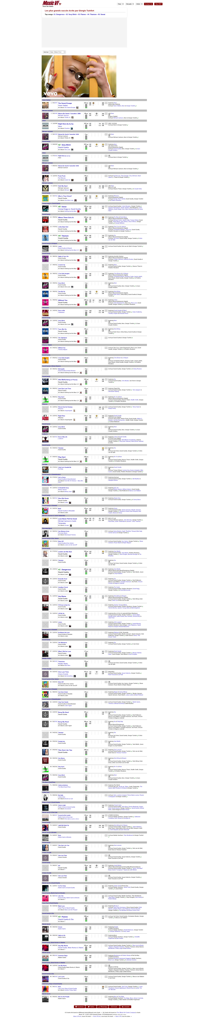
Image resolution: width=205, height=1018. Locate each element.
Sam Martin (117, 551)
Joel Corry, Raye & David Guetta (52, 984)
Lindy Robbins (118, 573)
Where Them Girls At (66, 217)
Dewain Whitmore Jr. (116, 931)
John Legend (118, 622)
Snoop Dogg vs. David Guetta (51, 203)
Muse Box (67, 665)
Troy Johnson (133, 176)
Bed (59, 986)
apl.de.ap (121, 786)
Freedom (67, 128)
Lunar (60, 246)
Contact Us (148, 4)
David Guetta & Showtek (49, 505)
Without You (62, 300)
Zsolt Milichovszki (125, 590)
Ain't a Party (62, 477)
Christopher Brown (118, 276)
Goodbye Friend (63, 587)
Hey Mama (62, 596)
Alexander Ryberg (113, 391)
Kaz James (125, 541)
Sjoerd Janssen (126, 510)
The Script (117, 587)
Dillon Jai (115, 600)
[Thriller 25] (72, 117)
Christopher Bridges (119, 229)
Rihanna (116, 196)
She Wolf (67, 380)
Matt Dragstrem (135, 608)
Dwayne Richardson (114, 207)
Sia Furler (116, 238)
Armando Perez (123, 313)
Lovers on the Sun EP (70, 545)
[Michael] (71, 190)
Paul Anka (111, 521)
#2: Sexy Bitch (71, 14)
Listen (66, 502)
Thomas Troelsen (121, 752)
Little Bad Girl (63, 227)
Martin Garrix (136, 702)
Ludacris (123, 226)
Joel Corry (124, 986)
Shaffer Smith (134, 400)
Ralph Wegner (127, 542)
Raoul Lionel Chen (134, 910)
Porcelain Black (47, 528)
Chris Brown (117, 273)
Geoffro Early (112, 616)
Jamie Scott (117, 886)
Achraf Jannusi (112, 532)
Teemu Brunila (112, 608)
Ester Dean (116, 294)
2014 (55, 498)
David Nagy (136, 588)
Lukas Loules (129, 695)
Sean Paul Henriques (119, 907)
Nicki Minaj (123, 217)
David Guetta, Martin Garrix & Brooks (53, 893)
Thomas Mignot (47, 345)
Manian (115, 513)
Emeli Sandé (117, 651)
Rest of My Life (62, 437)
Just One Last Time (64, 388)
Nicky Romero (137, 369)
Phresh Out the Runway (65, 407)
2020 (55, 976)
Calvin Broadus (126, 206)
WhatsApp (103, 1007)
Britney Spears (47, 485)
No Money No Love (64, 632)
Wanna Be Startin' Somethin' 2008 (69, 113)
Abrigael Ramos (113, 480)
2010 (55, 155)
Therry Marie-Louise (133, 795)
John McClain (128, 520)
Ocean (60, 927)
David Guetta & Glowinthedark (51, 474)
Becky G (116, 906)
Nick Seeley (138, 897)
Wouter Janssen (136, 510)
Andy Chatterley (137, 312)
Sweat (64, 207)
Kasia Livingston (135, 470)
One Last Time (63, 672)
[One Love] (72, 149)
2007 (55, 103)
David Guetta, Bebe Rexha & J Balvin (53, 942)
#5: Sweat (101, 14)
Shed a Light (62, 805)
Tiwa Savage (125, 176)
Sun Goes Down (63, 692)
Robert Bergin (112, 899)
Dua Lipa (71, 819)
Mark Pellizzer (139, 695)
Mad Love (61, 906)
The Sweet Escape (65, 103)
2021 (55, 986)
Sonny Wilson (123, 692)
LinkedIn (126, 1007)
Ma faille (60, 795)
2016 (55, 721)
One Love (67, 149)
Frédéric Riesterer (116, 200)
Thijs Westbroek (128, 835)
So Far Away (62, 886)
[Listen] (70, 502)
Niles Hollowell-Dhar (131, 209)
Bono (115, 996)
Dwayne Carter (129, 276)
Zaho (114, 795)
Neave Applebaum (120, 988)
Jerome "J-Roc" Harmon (134, 521)
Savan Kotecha (126, 673)
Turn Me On (61, 291)
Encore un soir (68, 798)
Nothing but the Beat (70, 211)
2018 (55, 896)
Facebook (81, 1007)
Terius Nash (136, 407)
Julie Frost (111, 618)
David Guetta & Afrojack (49, 243)
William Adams (127, 489)
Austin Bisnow (137, 623)
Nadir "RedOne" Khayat (129, 531)
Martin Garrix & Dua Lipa (49, 812)
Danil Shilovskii (124, 829)
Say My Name (63, 945)
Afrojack (124, 596)
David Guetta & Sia (48, 913)
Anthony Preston (128, 259)
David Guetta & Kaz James (50, 538)
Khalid (116, 927)
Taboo (126, 786)
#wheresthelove (63, 785)
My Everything (68, 676)
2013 (55, 437)
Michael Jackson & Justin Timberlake (53, 515)
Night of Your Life (63, 256)
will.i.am (116, 487)
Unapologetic (68, 410)
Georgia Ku (127, 818)
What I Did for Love (64, 651)
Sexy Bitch (66, 145)
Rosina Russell (135, 909)
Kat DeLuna (46, 173)
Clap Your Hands (63, 702)
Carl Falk (120, 674)
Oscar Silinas (132, 221)
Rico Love (134, 303)
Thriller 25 (67, 117)
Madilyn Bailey (46, 658)
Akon (115, 103)
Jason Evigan (123, 554)
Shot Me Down (63, 498)
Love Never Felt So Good (67, 519)
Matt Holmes (127, 948)
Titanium (65, 236)
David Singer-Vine (119, 209)
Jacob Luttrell (138, 276)
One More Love (68, 200)
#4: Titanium (92, 14)
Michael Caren (117, 220)
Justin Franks (120, 616)
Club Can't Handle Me (64, 467)
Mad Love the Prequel (70, 910)
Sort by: (46, 52)
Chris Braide (125, 380)
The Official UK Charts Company (126, 1012)
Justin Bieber (117, 865)
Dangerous (66, 570)
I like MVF (158, 4)
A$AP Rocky (116, 788)
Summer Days (62, 955)
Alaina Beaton (117, 531)
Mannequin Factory (70, 535)
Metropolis (61, 369)
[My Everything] (75, 676)
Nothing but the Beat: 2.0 (71, 250)
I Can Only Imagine (64, 273)
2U (59, 865)
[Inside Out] (72, 180)
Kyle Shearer (118, 818)
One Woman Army (63, 531)
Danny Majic (136, 615)
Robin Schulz (125, 809)
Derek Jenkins (125, 207)
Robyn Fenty (112, 408)
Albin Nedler (119, 938)
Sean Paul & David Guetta (50, 903)
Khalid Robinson (128, 930)
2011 (55, 196)
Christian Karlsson (125, 581)
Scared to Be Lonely (64, 815)
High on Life (61, 935)
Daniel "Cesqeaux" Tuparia (120, 870)
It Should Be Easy (63, 488)
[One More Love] (75, 200)
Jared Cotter (126, 220)
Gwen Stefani (46, 100)
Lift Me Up (61, 613)
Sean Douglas (133, 654)
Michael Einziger (133, 554)
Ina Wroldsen (123, 910)
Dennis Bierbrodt (133, 806)
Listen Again (68, 705)
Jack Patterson (126, 909)
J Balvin (110, 947)
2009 (55, 134)
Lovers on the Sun (65, 552)
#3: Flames (82, 14)
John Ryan (125, 806)
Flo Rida (116, 217)
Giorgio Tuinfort (130, 106)
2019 (55, 955)
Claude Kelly (138, 189)
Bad (59, 508)
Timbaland (45, 307)
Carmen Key (126, 470)
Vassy (115, 508)
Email (115, 1007)
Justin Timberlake (120, 521)
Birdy (125, 605)
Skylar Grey (117, 498)
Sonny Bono (137, 499)
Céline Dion (45, 792)
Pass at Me (61, 310)
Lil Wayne (125, 273)
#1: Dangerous (59, 14)
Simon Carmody (138, 998)
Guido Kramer (116, 808)
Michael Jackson (47, 110)
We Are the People (63, 996)
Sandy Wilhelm (120, 223)
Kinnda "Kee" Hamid (119, 199)
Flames (65, 917)
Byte (59, 835)
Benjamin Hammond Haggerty (122, 958)
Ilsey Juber (127, 931)
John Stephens (132, 625)
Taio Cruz (116, 226)
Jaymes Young (118, 605)
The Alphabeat (62, 338)
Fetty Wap (120, 721)
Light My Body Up (63, 825)
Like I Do (60, 896)
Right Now (65, 124)
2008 (55, 113)
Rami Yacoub (112, 674)
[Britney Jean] (74, 491)
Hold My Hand (62, 186)
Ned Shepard (134, 511)
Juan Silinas (124, 221)
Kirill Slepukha (114, 829)
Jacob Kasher (135, 808)
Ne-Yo (115, 397)
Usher (115, 300)
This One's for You (65, 750)
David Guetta (46, 141)
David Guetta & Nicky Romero (51, 366)
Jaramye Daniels (131, 960)
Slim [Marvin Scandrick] (128, 440)
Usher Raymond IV (118, 303)
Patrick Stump (126, 955)
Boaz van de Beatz (138, 945)
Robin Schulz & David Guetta (51, 802)
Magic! (116, 692)
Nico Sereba (128, 616)
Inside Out (67, 180)
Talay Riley (111, 897)
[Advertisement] (84, 32)
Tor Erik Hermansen (119, 420)
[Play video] (79, 76)
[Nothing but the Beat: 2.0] (81, 250)
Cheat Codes (118, 805)
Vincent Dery (136, 616)
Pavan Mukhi (117, 542)
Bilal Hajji (139, 531)
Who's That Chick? (65, 196)
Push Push (61, 176)
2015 (55, 661)
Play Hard (61, 397)
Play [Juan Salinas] (124, 441)
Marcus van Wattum (135, 490)
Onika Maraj (116, 221)
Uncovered (67, 809)
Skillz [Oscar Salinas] (137, 441)
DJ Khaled (123, 788)
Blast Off (61, 541)
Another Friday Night (70, 990)
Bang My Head (62, 579)
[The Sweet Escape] (77, 107)
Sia (115, 235)
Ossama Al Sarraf (124, 511)
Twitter (92, 1007)
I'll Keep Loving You (64, 605)
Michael (66, 190)
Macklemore (117, 955)
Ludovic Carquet (122, 795)
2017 (55, 815)
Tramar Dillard (134, 220)
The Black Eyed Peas (48, 782)
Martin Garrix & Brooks (49, 832)
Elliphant (116, 632)
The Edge (121, 996)
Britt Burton (111, 948)
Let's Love (61, 976)
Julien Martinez (137, 826)
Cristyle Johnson (118, 259)
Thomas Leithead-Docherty (116, 703)
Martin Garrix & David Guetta (51, 883)
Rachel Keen (130, 988)
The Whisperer (62, 642)
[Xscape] (71, 525)
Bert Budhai (136, 479)
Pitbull (125, 310)
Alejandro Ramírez (118, 947)
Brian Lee (111, 960)
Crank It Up (61, 265)
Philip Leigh (118, 948)
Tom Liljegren (137, 390)
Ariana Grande (46, 669)
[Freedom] (72, 128)
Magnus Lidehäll (119, 583)
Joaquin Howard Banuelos (121, 626)
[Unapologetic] (74, 410)
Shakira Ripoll (117, 909)
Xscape (66, 525)
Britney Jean (68, 491)
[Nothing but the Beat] (78, 211)
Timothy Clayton (113, 313)
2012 (55, 329)
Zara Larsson (118, 749)
